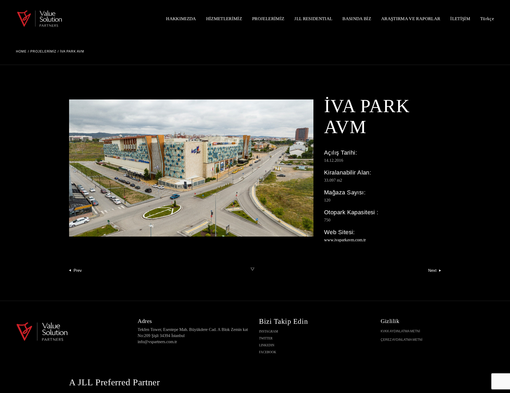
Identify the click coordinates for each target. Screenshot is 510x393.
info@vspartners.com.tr (157, 341)
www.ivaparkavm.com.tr (345, 240)
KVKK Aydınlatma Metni (400, 331)
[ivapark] (191, 168)
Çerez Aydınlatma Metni (401, 340)
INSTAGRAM (268, 331)
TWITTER (266, 338)
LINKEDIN (266, 345)
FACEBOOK (267, 352)
